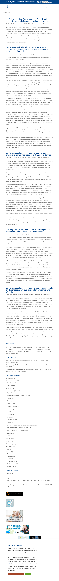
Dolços (10, 458)
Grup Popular (10, 383)
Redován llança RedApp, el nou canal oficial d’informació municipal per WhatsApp (28, 365)
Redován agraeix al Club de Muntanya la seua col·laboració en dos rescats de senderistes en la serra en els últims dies (27, 49)
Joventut (9, 417)
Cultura (9, 401)
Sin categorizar (10, 446)
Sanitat (9, 422)
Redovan (20, 234)
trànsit (7, 449)
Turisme (8, 451)
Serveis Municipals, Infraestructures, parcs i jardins (21, 425)
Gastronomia (10, 456)
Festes (9, 411)
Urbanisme (10, 433)
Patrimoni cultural (12, 464)
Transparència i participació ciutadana (17, 430)
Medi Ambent (10, 419)
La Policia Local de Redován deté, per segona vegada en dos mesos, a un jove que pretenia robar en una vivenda (29, 290)
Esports (9, 409)
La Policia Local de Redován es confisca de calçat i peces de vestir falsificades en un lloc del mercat (28, 20)
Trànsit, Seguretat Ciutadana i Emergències (39, 23)
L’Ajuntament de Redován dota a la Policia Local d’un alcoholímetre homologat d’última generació (29, 230)
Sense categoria (10, 443)
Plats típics (11, 461)
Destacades (9, 388)
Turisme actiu (10, 466)
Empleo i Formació (12, 406)
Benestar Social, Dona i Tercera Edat (17, 395)
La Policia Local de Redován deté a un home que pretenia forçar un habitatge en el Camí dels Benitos (28, 154)
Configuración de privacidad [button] (16, 574)
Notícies (8, 435)
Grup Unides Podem (12, 385)
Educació (9, 403)
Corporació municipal (12, 380)
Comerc (9, 398)
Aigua (8, 393)
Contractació (9, 378)
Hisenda (9, 414)
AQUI (9, 564)
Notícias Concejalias (18, 23)
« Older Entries (10, 343)
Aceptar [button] (28, 574)
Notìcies (26, 23)
